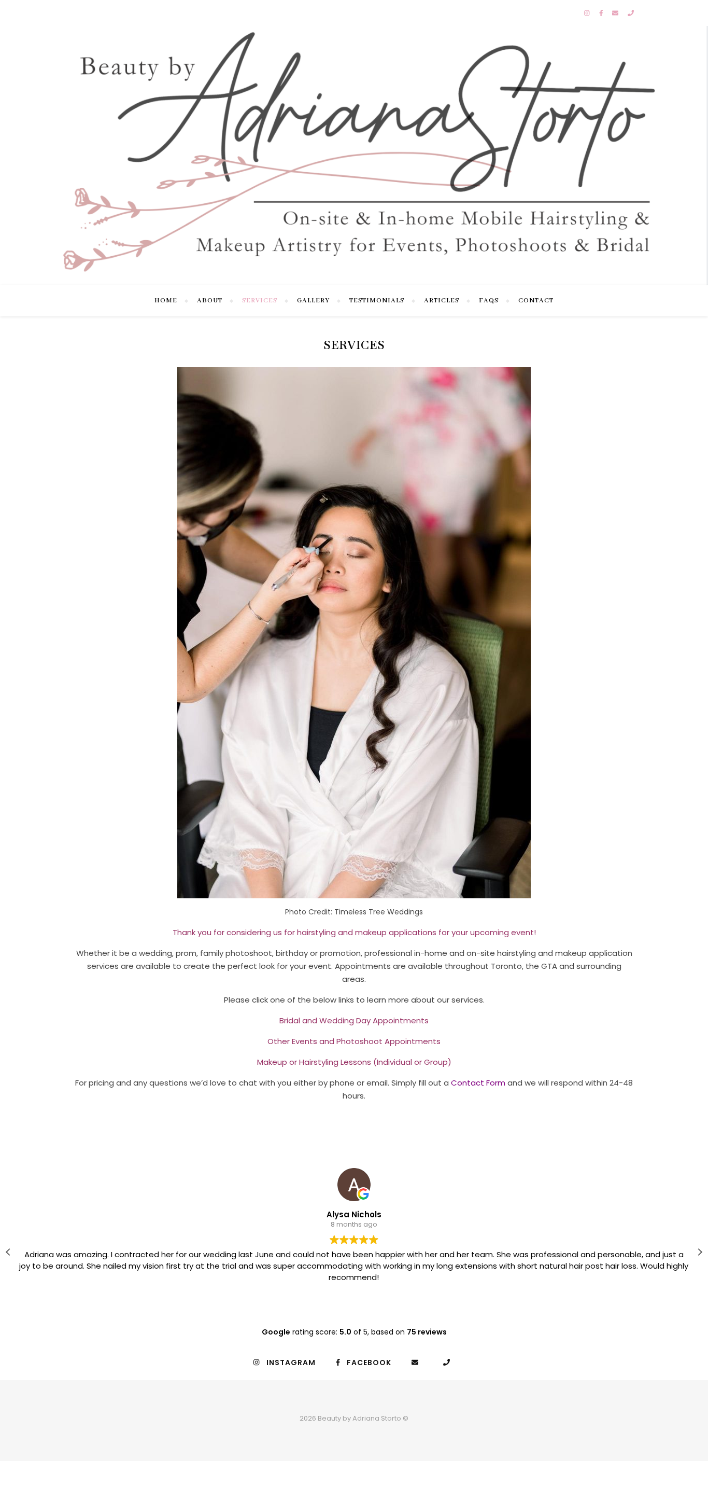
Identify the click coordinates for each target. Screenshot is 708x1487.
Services (259, 300)
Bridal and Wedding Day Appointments (354, 1020)
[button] (699, 1252)
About (209, 300)
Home (165, 300)
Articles (441, 300)
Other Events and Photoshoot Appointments (354, 1041)
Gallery (313, 300)
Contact (536, 300)
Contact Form (478, 1082)
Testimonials (376, 300)
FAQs (489, 300)
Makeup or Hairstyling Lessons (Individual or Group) (354, 1062)
